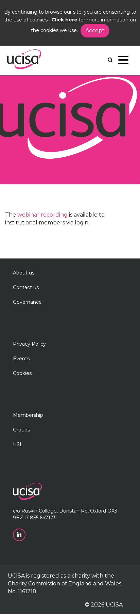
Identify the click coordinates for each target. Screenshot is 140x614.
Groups (21, 430)
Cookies (22, 373)
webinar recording (42, 214)
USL (18, 444)
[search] (110, 60)
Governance (27, 302)
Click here (64, 20)
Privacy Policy (29, 344)
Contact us (26, 287)
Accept (95, 30)
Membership (28, 415)
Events (21, 359)
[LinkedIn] (20, 534)
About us (23, 273)
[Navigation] (123, 61)
